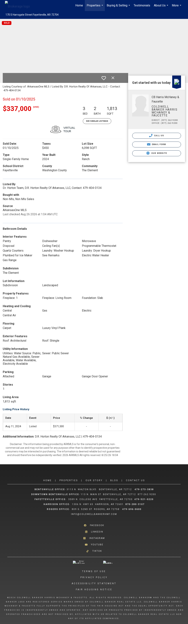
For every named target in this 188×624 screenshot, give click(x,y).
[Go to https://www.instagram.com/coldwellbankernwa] (94, 538)
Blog (114, 480)
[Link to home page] (19, 5)
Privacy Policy (94, 577)
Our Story (94, 480)
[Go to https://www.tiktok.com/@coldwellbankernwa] (94, 551)
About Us (161, 7)
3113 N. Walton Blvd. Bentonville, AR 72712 (99, 489)
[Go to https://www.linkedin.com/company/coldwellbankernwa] (94, 532)
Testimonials (142, 5)
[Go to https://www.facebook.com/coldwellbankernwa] (94, 525)
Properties (95, 7)
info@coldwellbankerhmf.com (94, 514)
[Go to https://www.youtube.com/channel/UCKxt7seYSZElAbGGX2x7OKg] (94, 545)
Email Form (158, 144)
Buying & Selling (119, 7)
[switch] (103, 78)
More (177, 7)
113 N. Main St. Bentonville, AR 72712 (108, 494)
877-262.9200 (147, 494)
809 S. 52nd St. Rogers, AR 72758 (96, 509)
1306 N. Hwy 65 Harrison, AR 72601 (98, 504)
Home (79, 5)
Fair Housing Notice (94, 589)
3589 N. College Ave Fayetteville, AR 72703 (100, 499)
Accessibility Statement (94, 583)
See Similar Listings (97, 121)
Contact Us (135, 480)
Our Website (159, 153)
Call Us (158, 135)
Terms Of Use (94, 571)
